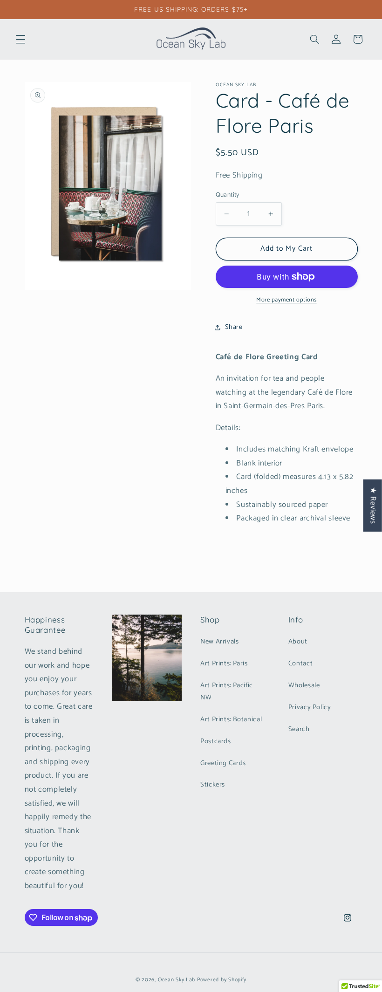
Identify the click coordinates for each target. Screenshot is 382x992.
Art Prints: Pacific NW (226, 691)
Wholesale (304, 685)
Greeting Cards (223, 763)
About (297, 641)
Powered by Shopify (221, 979)
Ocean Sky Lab (177, 979)
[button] (20, 39)
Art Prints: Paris (224, 663)
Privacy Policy (309, 707)
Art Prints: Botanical (231, 719)
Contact (300, 663)
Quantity (227, 194)
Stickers (212, 784)
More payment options (286, 300)
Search (299, 729)
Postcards (215, 741)
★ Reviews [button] (373, 505)
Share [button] (234, 327)
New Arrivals (219, 641)
